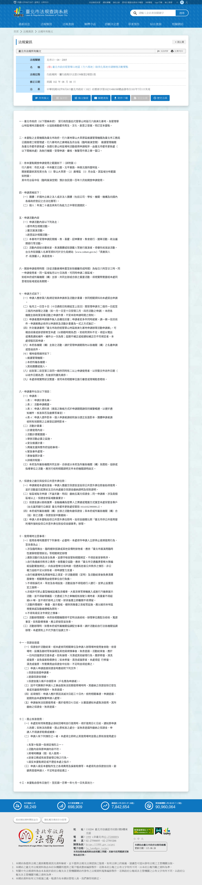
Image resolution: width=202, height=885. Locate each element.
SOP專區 (149, 2)
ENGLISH (116, 2)
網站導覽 (106, 2)
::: (2, 29)
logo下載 (158, 2)
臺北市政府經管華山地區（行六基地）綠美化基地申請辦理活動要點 (90, 67)
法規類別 (46, 24)
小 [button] (177, 2)
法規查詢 (68, 24)
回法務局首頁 (94, 2)
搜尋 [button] (181, 13)
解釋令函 (90, 24)
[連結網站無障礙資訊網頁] (143, 831)
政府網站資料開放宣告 (27, 820)
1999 (88, 837)
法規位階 (35, 74)
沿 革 (35, 89)
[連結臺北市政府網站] (166, 831)
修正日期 (35, 82)
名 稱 (35, 67)
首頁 (16, 31)
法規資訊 (28, 31)
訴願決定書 (112, 24)
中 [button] (182, 2)
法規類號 (35, 60)
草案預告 (134, 24)
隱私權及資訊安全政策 (55, 820)
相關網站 (177, 24)
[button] (179, 42)
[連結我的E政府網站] (158, 831)
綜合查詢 (155, 24)
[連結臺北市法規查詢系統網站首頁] (40, 12)
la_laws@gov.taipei (97, 848)
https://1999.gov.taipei (100, 844)
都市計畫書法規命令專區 (132, 2)
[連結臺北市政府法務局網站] (41, 837)
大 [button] (186, 2)
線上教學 (168, 2)
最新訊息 (24, 24)
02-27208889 (111, 837)
